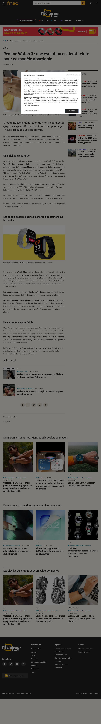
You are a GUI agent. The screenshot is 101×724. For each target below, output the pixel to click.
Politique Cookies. (28, 94)
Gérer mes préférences (31, 110)
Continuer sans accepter (73, 74)
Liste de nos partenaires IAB (31, 105)
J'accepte (72, 110)
